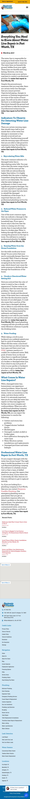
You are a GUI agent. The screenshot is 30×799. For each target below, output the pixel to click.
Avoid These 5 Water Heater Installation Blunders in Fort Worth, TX (14, 541)
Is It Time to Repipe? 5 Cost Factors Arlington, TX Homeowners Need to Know (15, 532)
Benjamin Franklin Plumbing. (13, 490)
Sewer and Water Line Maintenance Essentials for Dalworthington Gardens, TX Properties (14, 551)
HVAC (3, 350)
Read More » (4, 527)
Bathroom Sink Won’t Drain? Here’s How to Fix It (14, 523)
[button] (27, 7)
